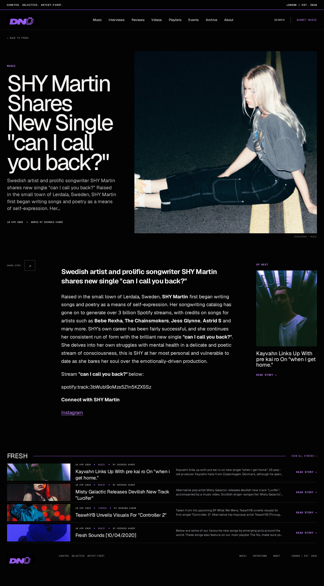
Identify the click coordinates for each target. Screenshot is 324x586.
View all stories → (304, 455)
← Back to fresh (17, 37)
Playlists (175, 20)
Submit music (307, 20)
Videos (156, 20)
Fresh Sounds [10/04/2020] (105, 535)
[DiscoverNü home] (22, 19)
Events (193, 20)
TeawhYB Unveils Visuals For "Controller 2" (121, 515)
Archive (211, 20)
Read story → (266, 374)
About (228, 20)
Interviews (117, 20)
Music (97, 20)
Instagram (72, 412)
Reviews (138, 20)
